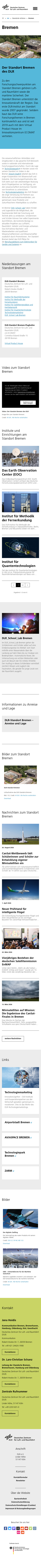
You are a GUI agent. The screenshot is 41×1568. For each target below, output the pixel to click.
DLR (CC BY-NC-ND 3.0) (15, 1240)
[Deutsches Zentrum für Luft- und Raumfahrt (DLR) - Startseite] (16, 8)
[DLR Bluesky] (9, 1529)
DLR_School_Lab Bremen (15, 315)
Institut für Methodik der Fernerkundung (15, 300)
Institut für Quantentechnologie (18, 310)
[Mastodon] (14, 1529)
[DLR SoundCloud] (22, 1533)
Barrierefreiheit (20, 1498)
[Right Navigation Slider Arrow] (34, 776)
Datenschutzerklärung (20, 1502)
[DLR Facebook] (5, 1529)
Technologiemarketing (15, 192)
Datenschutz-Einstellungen (26, 392)
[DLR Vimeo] (30, 1529)
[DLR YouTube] (26, 1529)
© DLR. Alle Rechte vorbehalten (17, 418)
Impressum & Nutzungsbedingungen (20, 1508)
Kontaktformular (20, 1477)
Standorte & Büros (18, 18)
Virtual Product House (14, 343)
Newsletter (20, 1480)
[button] (20, 784)
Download (7, 798)
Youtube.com (9, 388)
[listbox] (8, 18)
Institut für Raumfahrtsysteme (17, 297)
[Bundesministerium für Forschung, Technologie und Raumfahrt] (20, 1556)
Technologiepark (11, 168)
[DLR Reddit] (22, 1529)
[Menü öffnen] (35, 8)
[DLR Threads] (18, 1529)
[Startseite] (3, 18)
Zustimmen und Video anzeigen (28, 402)
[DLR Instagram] (34, 1529)
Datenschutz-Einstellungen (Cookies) (21, 1505)
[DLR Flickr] (18, 1533)
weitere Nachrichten (13, 1038)
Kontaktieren (10, 1352)
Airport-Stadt (14, 174)
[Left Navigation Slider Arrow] (7, 776)
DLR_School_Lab (18, 208)
